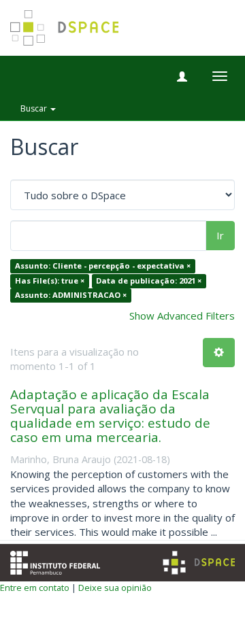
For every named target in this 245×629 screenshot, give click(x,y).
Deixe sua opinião (115, 587)
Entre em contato (34, 587)
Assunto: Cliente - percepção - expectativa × (103, 266)
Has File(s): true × (49, 280)
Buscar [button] (34, 108)
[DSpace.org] (199, 563)
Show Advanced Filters (182, 315)
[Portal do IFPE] (55, 561)
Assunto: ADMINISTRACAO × (71, 295)
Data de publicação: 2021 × (148, 280)
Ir (220, 235)
